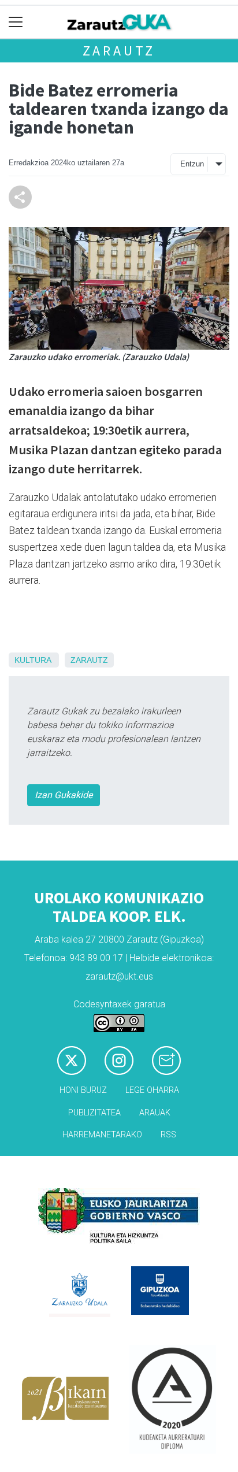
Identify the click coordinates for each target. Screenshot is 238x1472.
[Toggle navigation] (15, 22)
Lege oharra (152, 1090)
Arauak (154, 1113)
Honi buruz (83, 1090)
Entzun (192, 164)
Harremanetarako (102, 1135)
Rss (168, 1135)
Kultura (32, 660)
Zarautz (119, 51)
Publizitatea (94, 1113)
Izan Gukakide (63, 794)
